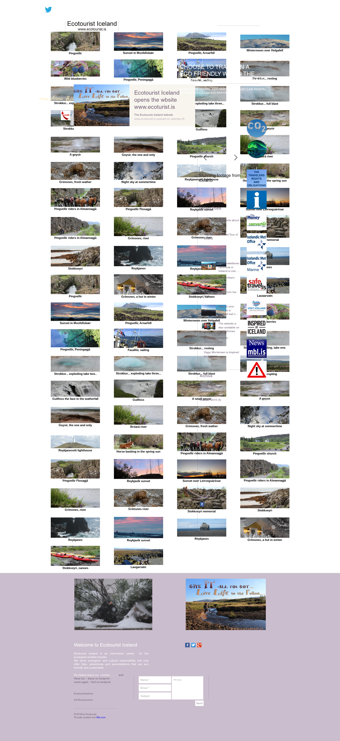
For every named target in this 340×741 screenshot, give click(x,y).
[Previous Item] (205, 158)
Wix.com (100, 717)
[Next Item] (235, 158)
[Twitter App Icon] (193, 645)
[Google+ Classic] (199, 645)
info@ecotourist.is (83, 699)
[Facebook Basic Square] (202, 504)
